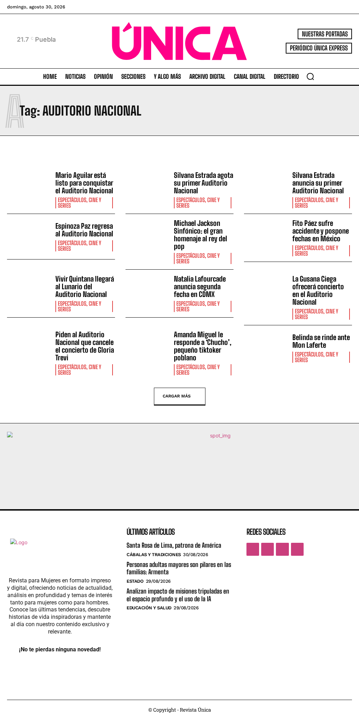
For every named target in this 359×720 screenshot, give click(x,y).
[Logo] (179, 41)
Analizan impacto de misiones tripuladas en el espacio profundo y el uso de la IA (178, 595)
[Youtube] (297, 549)
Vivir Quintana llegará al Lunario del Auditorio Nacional (84, 286)
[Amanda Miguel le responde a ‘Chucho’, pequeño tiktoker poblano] (147, 348)
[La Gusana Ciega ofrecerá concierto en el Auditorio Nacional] (265, 292)
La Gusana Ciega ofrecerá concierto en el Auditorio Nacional (318, 290)
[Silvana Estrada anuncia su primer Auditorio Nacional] (265, 188)
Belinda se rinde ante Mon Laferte (321, 341)
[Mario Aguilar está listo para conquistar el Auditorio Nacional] (28, 188)
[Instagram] (267, 549)
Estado (135, 581)
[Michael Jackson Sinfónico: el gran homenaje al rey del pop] (147, 236)
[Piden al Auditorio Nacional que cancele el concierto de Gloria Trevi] (28, 348)
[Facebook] (252, 549)
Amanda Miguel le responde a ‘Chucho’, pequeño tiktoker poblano (202, 346)
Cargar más (177, 396)
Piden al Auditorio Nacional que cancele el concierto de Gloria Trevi (84, 346)
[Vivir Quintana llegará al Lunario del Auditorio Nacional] (28, 292)
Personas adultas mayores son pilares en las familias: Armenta (179, 568)
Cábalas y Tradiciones (154, 554)
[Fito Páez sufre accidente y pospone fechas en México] (265, 236)
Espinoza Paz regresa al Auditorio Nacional (84, 230)
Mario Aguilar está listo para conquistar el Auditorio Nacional (84, 183)
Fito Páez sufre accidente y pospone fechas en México (320, 231)
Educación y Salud (149, 607)
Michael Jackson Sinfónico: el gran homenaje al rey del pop (200, 234)
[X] (282, 549)
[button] (310, 76)
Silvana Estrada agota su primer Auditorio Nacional (203, 183)
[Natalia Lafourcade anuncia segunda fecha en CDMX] (147, 292)
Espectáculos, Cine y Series (79, 202)
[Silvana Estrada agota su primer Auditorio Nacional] (147, 188)
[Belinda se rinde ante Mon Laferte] (265, 348)
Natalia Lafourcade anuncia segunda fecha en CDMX (200, 286)
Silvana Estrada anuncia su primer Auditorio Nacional (318, 183)
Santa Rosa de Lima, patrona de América (174, 545)
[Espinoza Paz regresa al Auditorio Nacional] (28, 236)
